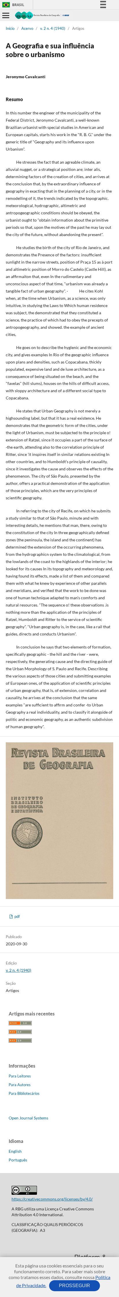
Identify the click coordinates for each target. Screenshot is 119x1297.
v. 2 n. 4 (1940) (52, 28)
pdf (17, 916)
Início (10, 28)
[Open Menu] (6, 15)
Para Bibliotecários (24, 1093)
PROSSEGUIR (74, 1285)
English (15, 1151)
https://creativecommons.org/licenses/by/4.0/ (52, 1198)
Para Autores (20, 1084)
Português (18, 1159)
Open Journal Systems (28, 1117)
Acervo (27, 28)
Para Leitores (20, 1076)
